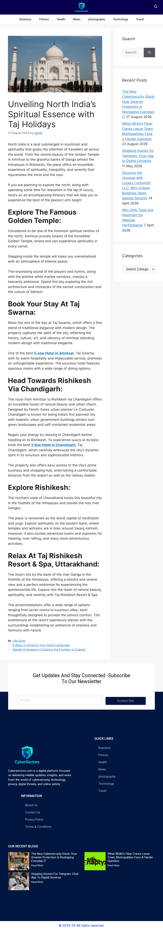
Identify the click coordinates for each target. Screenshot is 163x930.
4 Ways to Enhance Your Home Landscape (41, 645)
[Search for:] (133, 52)
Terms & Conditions (38, 826)
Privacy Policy (34, 819)
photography (96, 19)
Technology (120, 19)
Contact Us (32, 812)
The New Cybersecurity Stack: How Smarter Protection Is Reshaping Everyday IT (54, 857)
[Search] (149, 52)
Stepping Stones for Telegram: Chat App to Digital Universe (138, 156)
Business (25, 19)
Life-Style (19, 640)
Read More (37, 865)
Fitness (44, 19)
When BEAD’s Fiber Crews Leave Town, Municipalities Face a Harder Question (130, 857)
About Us (31, 805)
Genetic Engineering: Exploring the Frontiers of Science (49, 649)
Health (61, 19)
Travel (140, 19)
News (77, 19)
